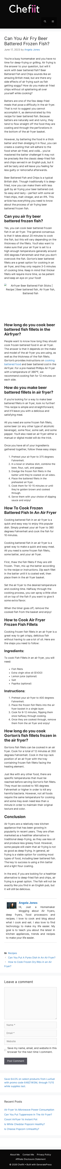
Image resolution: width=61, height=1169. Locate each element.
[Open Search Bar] (45, 21)
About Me (15, 1154)
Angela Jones (28, 903)
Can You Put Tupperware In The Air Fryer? (28, 1114)
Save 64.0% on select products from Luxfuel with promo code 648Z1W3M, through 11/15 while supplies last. (29, 1083)
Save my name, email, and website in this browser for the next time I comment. (32, 1050)
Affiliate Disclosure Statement (31, 1159)
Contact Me (28, 1154)
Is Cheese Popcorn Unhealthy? (21, 1129)
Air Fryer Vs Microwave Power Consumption (29, 1109)
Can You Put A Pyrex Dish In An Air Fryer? (31, 957)
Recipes (12, 953)
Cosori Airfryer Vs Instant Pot (20, 1119)
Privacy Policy (44, 1154)
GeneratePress (44, 1164)
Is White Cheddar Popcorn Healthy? (24, 1124)
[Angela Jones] (11, 908)
